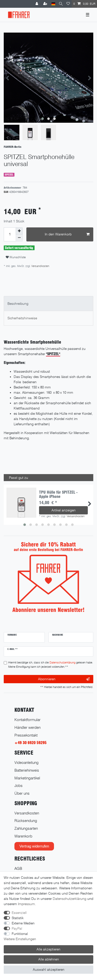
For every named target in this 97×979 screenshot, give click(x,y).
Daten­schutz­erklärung (69, 899)
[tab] (48, 303)
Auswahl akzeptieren (48, 969)
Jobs (18, 785)
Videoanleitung (26, 762)
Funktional (20, 934)
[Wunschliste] (68, 4)
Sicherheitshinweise (22, 318)
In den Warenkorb (58, 234)
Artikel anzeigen (63, 510)
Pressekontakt (26, 735)
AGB (18, 868)
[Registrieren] (46, 4)
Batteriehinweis (26, 770)
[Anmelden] (37, 4)
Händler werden (27, 727)
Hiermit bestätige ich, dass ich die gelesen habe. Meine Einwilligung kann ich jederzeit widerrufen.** (50, 664)
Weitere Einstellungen (20, 939)
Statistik (18, 918)
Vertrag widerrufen (34, 846)
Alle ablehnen (48, 959)
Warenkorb (23, 836)
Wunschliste (17, 257)
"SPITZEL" (53, 354)
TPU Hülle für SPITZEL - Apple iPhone (58, 494)
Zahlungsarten (26, 828)
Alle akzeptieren (48, 949)
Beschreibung (17, 304)
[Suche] (61, 4)
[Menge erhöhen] (19, 230)
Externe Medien (23, 923)
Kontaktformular (27, 719)
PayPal (17, 928)
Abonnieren (46, 679)
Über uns (22, 793)
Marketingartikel (27, 778)
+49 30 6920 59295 (30, 742)
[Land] (53, 4)
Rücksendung (25, 820)
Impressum (26, 904)
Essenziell (19, 913)
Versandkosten (40, 266)
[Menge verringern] (19, 237)
